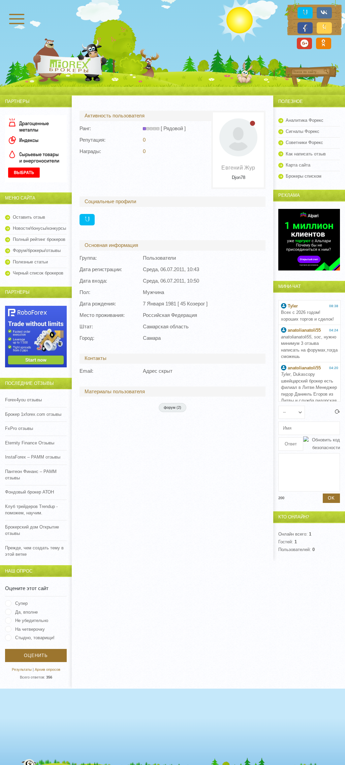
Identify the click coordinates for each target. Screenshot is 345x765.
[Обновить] (337, 412)
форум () (172, 407)
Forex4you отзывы (23, 399)
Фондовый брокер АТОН (29, 492)
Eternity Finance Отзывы (29, 442)
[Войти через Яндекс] (324, 28)
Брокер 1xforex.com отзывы (33, 414)
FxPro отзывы (19, 428)
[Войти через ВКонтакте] (324, 13)
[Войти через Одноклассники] (323, 43)
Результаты (22, 669)
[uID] (87, 219)
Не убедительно (31, 620)
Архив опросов (47, 669)
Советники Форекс (304, 142)
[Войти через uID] (305, 13)
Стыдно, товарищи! (35, 637)
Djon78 (238, 177)
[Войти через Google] (304, 43)
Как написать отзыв (306, 153)
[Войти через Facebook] (305, 28)
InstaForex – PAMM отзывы (32, 457)
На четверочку (30, 629)
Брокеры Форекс (71, 65)
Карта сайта (298, 165)
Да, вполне (26, 612)
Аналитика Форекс (304, 120)
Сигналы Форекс (302, 131)
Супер (21, 603)
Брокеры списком (303, 176)
